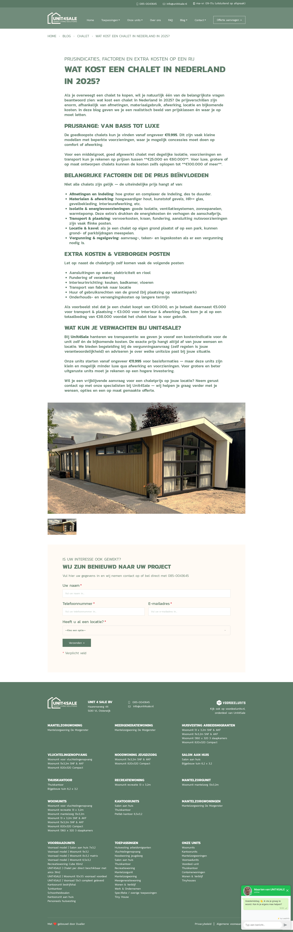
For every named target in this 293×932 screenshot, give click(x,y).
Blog (182, 20)
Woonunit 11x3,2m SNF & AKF (200, 734)
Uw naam (72, 585)
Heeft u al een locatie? (84, 621)
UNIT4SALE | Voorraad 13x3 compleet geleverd (76, 880)
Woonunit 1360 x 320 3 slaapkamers (204, 738)
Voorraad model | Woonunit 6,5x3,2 (69, 860)
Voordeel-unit (190, 864)
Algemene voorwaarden (231, 924)
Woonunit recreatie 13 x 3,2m (133, 785)
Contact (199, 20)
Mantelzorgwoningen (194, 856)
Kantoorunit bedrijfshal (62, 884)
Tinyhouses (189, 880)
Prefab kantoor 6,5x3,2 (128, 814)
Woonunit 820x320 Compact (199, 742)
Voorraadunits (190, 860)
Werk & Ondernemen (128, 889)
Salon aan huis (191, 759)
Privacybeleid (203, 924)
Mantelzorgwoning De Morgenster (68, 730)
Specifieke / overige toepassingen (136, 893)
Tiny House (122, 897)
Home (90, 20)
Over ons (155, 20)
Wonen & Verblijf (125, 884)
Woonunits (188, 847)
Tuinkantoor (55, 889)
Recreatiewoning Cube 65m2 (65, 864)
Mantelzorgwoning (126, 876)
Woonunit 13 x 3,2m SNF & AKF (201, 730)
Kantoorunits (189, 851)
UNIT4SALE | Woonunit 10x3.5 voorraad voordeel (77, 876)
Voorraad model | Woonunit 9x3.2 (68, 851)
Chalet (83, 36)
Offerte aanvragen (228, 20)
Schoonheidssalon (58, 893)
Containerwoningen (193, 872)
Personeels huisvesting (62, 901)
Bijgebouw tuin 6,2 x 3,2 (197, 763)
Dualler (80, 924)
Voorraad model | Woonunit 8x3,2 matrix (73, 856)
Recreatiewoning (125, 868)
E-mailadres (160, 603)
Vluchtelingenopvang (127, 851)
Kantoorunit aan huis (61, 897)
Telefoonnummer (79, 603)
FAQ (170, 20)
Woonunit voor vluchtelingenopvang (70, 759)
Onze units (134, 20)
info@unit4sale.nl (176, 4)
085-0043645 (148, 4)
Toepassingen (109, 20)
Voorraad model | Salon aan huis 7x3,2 (72, 847)
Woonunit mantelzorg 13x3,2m (200, 785)
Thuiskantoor (55, 785)
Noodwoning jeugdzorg (129, 856)
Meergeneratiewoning (128, 880)
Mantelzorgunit (124, 872)
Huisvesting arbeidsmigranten (133, 847)
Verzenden (75, 643)
